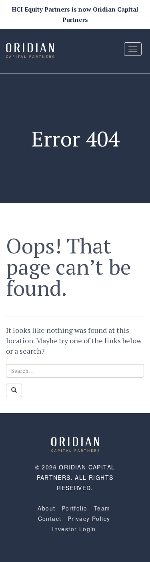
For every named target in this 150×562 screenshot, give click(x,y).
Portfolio (75, 508)
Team (102, 508)
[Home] (75, 443)
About (46, 508)
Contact (50, 518)
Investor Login (74, 529)
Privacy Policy (89, 518)
